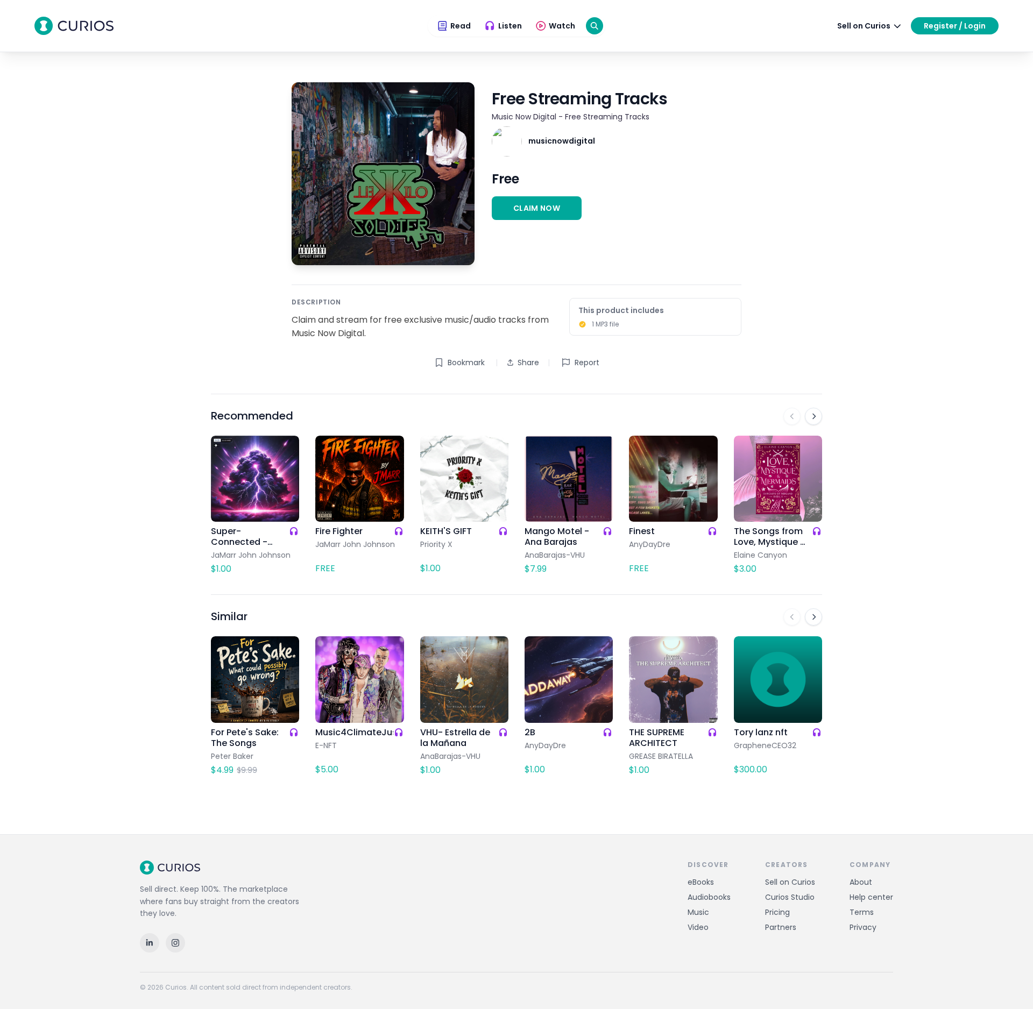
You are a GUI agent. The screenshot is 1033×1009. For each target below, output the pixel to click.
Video (698, 927)
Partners (780, 927)
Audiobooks (709, 897)
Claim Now (536, 208)
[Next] (813, 416)
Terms (862, 912)
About (861, 882)
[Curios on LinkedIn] (149, 943)
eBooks (701, 882)
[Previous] (792, 416)
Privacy (863, 927)
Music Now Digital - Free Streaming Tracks (570, 116)
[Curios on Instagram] (175, 943)
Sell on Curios (790, 882)
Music (698, 912)
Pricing (777, 912)
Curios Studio (790, 897)
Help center (871, 897)
